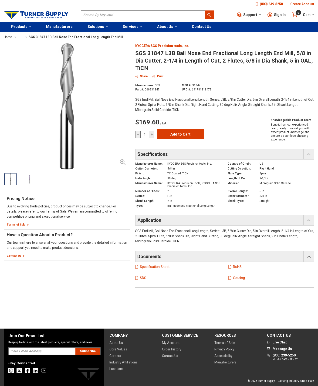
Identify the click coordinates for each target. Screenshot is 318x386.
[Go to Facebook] (27, 370)
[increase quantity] (151, 134)
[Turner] (88, 374)
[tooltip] (21, 37)
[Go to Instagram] (11, 370)
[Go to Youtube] (43, 370)
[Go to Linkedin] (35, 370)
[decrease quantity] (138, 134)
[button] (21, 27)
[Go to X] (19, 370)
